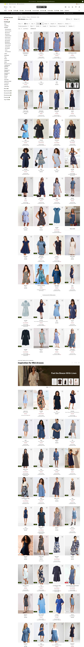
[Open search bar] (79, 10)
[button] (69, 19)
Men (10, 6)
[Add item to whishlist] (31, 33)
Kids (14, 6)
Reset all (34, 28)
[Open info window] (82, 1)
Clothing (24, 17)
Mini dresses (33, 17)
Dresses (28, 17)
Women (5, 6)
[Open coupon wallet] (65, 7)
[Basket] (79, 7)
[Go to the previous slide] (72, 363)
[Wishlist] (76, 7)
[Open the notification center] (72, 7)
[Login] (69, 7)
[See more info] (26, 57)
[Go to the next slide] (79, 363)
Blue (38, 17)
